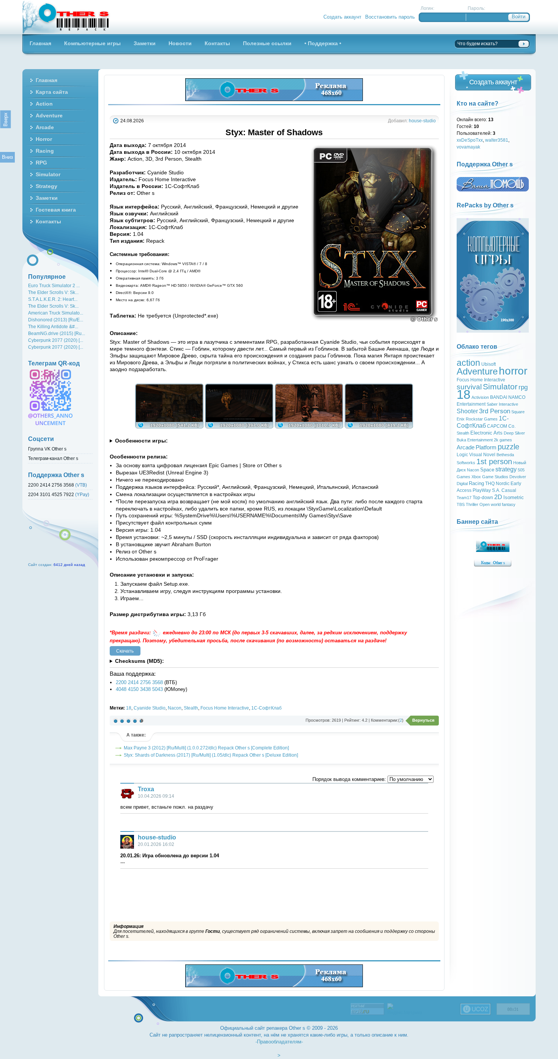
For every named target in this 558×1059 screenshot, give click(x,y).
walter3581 (496, 140)
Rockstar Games (482, 419)
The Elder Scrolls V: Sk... (53, 292)
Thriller (472, 504)
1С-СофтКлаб (266, 707)
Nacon (174, 707)
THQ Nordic (497, 483)
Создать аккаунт (342, 17)
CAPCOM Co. (501, 426)
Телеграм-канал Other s (53, 458)
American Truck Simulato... (55, 312)
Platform (486, 447)
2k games (503, 440)
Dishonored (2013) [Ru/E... (55, 319)
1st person (494, 461)
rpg (523, 387)
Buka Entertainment (475, 440)
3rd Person (494, 411)
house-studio (422, 120)
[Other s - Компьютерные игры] (66, 17)
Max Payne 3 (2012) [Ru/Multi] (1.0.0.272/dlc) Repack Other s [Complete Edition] (206, 747)
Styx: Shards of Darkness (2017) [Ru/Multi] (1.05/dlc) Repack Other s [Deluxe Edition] (211, 754)
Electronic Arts (486, 433)
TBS (461, 504)
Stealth (191, 707)
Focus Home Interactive (224, 707)
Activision (480, 397)
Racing (476, 483)
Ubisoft (488, 364)
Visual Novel (482, 454)
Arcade (465, 447)
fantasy (508, 504)
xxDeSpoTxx (470, 140)
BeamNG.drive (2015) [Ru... (56, 333)
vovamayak (468, 146)
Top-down (483, 497)
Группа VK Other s (47, 448)
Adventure (477, 371)
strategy (506, 469)
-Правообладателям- (279, 1042)
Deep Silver (514, 433)
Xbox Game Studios (489, 476)
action (468, 363)
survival (469, 387)
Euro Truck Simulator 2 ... (54, 285)
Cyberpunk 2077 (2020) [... (55, 340)
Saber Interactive (502, 404)
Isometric (513, 497)
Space (487, 470)
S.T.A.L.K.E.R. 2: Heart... (52, 299)
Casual (508, 490)
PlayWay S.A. (486, 490)
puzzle (508, 447)
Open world (490, 504)
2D (498, 497)
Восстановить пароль (390, 17)
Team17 (464, 497)
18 (128, 707)
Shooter (467, 411)
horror (513, 371)
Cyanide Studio (150, 707)
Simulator (500, 386)
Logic (462, 454)
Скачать (125, 650)
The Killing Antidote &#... (53, 326)
